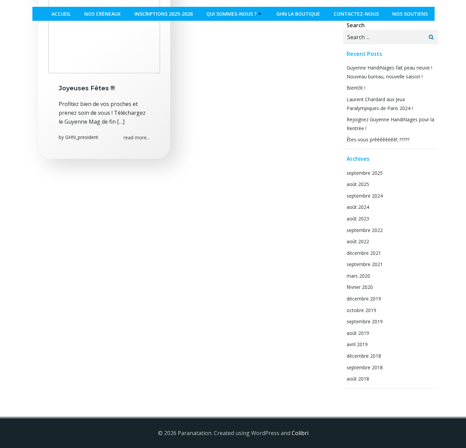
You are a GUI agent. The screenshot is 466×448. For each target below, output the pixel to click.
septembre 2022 (365, 230)
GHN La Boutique (298, 14)
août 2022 (358, 241)
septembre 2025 (365, 173)
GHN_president (81, 137)
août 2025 (358, 184)
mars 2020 (358, 276)
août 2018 (358, 378)
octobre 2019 (361, 310)
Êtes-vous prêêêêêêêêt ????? (378, 139)
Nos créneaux (102, 14)
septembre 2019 (365, 321)
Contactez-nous (356, 14)
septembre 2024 (365, 195)
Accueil (61, 14)
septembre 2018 (365, 367)
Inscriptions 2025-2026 (163, 14)
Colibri (300, 433)
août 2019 (358, 333)
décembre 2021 (364, 253)
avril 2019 (357, 344)
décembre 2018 (364, 356)
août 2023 (358, 218)
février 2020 (360, 287)
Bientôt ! (356, 87)
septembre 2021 (365, 264)
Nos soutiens (410, 14)
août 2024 (358, 207)
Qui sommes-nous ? (231, 14)
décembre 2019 (364, 298)
